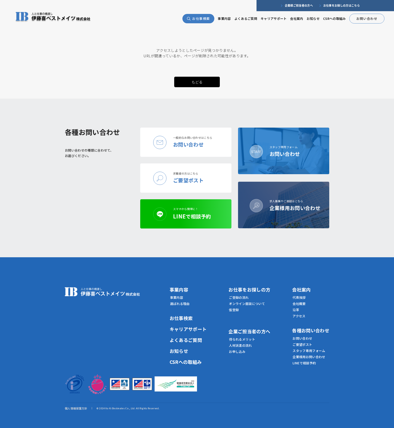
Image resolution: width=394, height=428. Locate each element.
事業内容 (224, 18)
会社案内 (296, 18)
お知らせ (313, 18)
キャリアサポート (274, 18)
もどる (197, 82)
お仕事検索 (201, 18)
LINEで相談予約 (304, 363)
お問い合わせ (366, 18)
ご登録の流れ (239, 297)
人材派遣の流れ (240, 345)
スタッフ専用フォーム (309, 350)
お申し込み (237, 351)
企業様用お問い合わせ (309, 356)
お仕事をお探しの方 (249, 289)
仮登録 (234, 309)
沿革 (296, 309)
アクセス (299, 316)
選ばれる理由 (180, 303)
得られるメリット (242, 339)
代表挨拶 (299, 297)
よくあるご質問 (245, 18)
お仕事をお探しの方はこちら (341, 5)
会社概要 (299, 303)
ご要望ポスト (302, 344)
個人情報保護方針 (76, 408)
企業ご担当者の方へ (249, 331)
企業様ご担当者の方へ (299, 5)
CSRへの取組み (334, 18)
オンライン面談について (247, 303)
